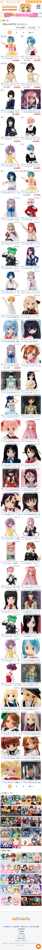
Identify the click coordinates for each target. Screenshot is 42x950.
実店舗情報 (21, 929)
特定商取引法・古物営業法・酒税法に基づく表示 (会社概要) (21, 926)
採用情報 (21, 931)
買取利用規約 (21, 938)
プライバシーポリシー (21, 941)
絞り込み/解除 (20, 27)
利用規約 (21, 933)
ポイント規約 (21, 936)
